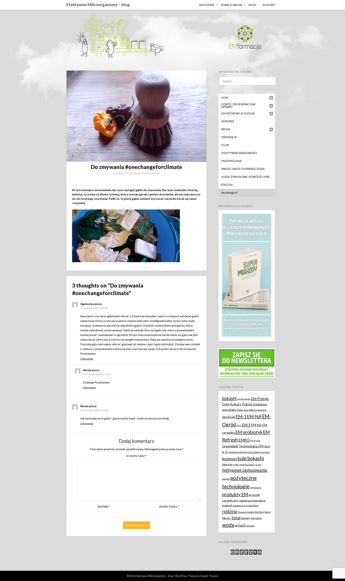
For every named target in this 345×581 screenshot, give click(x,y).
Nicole (156, 173)
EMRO (244, 440)
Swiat (236, 518)
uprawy (245, 518)
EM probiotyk (249, 432)
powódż (226, 479)
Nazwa (103, 506)
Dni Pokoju (260, 398)
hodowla (233, 452)
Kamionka (265, 452)
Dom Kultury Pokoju (237, 404)
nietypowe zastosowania (244, 470)
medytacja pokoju (247, 465)
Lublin (236, 464)
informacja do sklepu (249, 452)
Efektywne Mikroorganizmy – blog (98, 4)
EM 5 (246, 424)
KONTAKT (269, 4)
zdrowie (250, 525)
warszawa (256, 518)
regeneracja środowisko (245, 505)
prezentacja (255, 487)
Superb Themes (209, 575)
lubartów (227, 464)
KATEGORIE (207, 4)
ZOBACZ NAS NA (231, 4)
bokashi (229, 398)
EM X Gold (255, 440)
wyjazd (240, 525)
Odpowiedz (86, 358)
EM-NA (254, 416)
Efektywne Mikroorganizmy (252, 410)
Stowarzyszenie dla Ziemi (251, 512)
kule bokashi (251, 458)
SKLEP (252, 4)
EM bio (256, 425)
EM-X (238, 425)
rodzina (229, 511)
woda (228, 525)
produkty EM (235, 494)
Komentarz (136, 456)
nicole (258, 464)
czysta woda (243, 398)
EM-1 (241, 416)
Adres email (169, 506)
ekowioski (228, 417)
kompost (229, 458)
